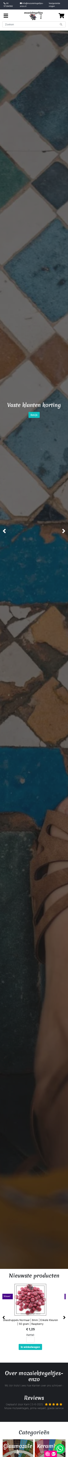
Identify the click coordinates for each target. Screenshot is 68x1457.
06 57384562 (8, 4)
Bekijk (34, 433)
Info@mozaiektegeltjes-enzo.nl (31, 4)
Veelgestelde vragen (54, 4)
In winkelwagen (34, 1347)
